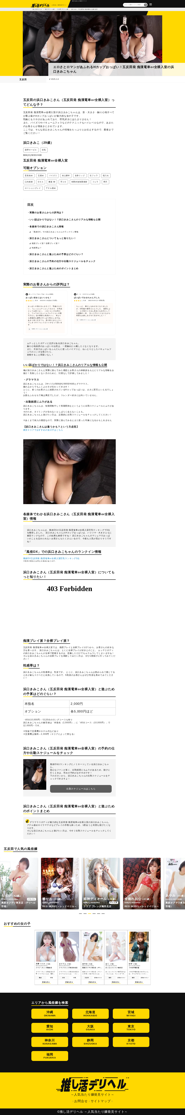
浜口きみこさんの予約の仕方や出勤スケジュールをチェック (63, 261)
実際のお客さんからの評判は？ (47, 212)
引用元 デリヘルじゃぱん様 (40, 329)
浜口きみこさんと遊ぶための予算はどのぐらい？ (56, 254)
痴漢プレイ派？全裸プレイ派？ (46, 243)
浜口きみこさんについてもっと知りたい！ (53, 238)
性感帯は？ (37, 248)
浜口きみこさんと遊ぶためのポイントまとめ (54, 268)
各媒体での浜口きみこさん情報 (47, 226)
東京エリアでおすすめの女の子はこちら (43, 430)
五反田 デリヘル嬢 (62, 9)
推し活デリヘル (37, 9)
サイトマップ (101, 1101)
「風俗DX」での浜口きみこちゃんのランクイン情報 (55, 232)
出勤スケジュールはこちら (81, 788)
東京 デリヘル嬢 (50, 9)
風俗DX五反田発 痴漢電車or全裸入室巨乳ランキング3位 (51, 558)
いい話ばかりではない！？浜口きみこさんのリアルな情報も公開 (65, 219)
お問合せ (81, 1101)
